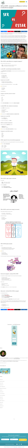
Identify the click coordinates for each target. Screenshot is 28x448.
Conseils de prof (1, 381)
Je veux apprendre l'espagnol (22, 439)
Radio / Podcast (1, 400)
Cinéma (1, 379)
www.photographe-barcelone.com (23, 42)
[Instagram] (19, 444)
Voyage (0, 407)
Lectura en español (2, 395)
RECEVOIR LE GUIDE (14, 343)
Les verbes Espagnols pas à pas (12, 175)
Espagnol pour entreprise (2, 388)
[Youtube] (17, 444)
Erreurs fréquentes (2, 386)
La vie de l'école (1, 393)
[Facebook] (21, 444)
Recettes (1, 402)
